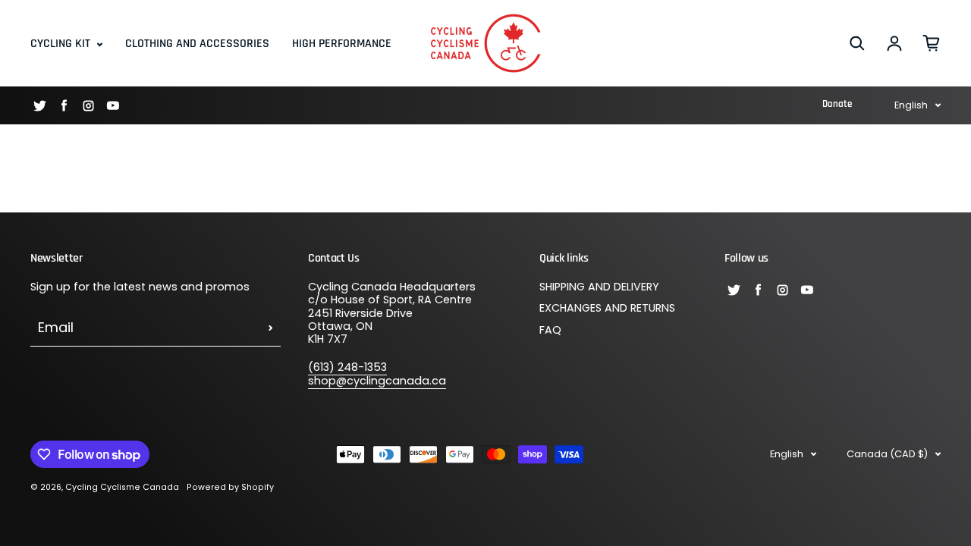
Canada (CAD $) (887, 453)
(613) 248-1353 (347, 367)
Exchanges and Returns (607, 308)
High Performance (341, 44)
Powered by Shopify (230, 487)
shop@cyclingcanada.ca (377, 380)
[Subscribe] (271, 328)
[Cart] (931, 43)
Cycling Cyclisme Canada (122, 487)
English (911, 105)
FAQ (550, 330)
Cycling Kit (61, 44)
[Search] (857, 43)
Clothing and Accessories (197, 44)
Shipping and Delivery (599, 287)
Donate (837, 104)
